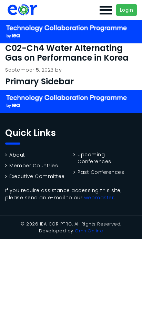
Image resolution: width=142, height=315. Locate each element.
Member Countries (33, 165)
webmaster (99, 197)
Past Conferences (101, 172)
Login (126, 10)
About (17, 155)
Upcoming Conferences (94, 158)
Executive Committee (37, 176)
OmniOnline (89, 231)
